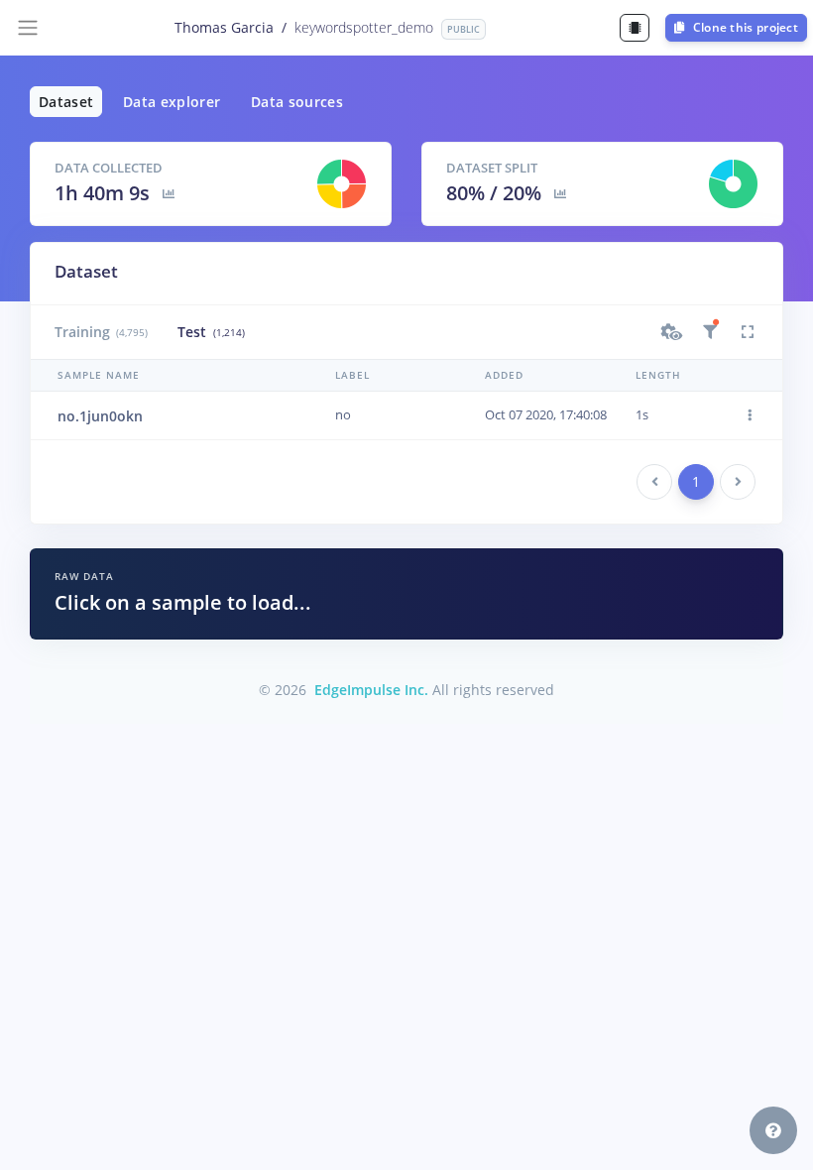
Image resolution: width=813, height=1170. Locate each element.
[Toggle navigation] (28, 28)
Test (210, 331)
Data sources (297, 101)
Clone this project (743, 27)
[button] (672, 332)
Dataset (66, 101)
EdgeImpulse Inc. (371, 689)
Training (101, 331)
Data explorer (172, 101)
